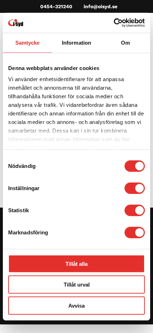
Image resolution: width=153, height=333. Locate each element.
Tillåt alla (76, 263)
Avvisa (76, 305)
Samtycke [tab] (27, 42)
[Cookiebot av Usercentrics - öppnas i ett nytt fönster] (114, 23)
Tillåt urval (77, 285)
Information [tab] (76, 42)
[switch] (135, 188)
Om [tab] (125, 42)
